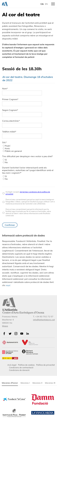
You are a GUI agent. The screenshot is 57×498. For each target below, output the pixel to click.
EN (46, 4)
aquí (8, 285)
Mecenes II (37, 383)
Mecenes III (50, 383)
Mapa (5, 326)
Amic (7, 148)
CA (42, 4)
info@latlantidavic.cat (44, 319)
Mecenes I (25, 383)
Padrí (7, 145)
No (6, 162)
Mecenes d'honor (10, 383)
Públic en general (13, 151)
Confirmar (10, 225)
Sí (6, 159)
